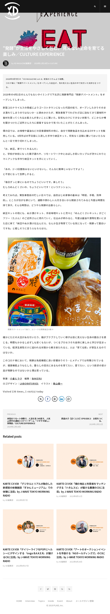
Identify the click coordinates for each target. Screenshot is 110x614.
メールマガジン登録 (85, 600)
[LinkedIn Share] (61, 399)
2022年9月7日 (22, 500)
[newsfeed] (62, 589)
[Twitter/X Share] (40, 399)
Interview (30, 600)
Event (60, 600)
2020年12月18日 (41, 63)
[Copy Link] (68, 399)
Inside (51, 600)
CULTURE (54, 63)
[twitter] (48, 589)
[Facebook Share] (47, 399)
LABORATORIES (29, 383)
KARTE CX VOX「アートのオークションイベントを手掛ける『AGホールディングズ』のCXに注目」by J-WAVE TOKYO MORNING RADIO (81, 553)
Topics (41, 600)
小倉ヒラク (16, 378)
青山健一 (58, 383)
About (69, 600)
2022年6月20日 (76, 561)
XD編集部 (9, 500)
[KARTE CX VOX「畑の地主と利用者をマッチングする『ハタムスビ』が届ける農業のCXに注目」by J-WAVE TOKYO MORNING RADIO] (81, 461)
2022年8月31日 (76, 496)
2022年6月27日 (22, 565)
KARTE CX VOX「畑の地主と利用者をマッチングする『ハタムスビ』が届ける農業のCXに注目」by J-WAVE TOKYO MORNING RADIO (81, 487)
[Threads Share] (54, 399)
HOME (19, 600)
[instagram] (55, 589)
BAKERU (37, 378)
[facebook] (41, 589)
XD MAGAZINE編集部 (22, 63)
